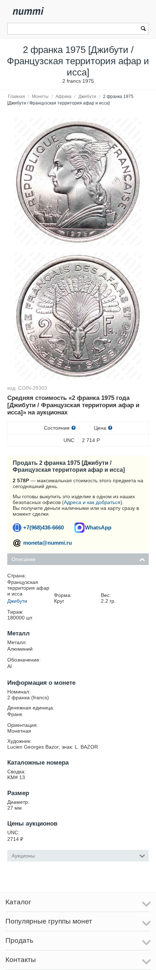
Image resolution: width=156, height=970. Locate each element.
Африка (63, 96)
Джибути (87, 96)
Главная (16, 96)
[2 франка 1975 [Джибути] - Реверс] (78, 316)
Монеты (40, 96)
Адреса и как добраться (92, 502)
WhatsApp (98, 527)
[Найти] (143, 29)
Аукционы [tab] (23, 856)
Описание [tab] (24, 559)
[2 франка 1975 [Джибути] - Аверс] (78, 182)
